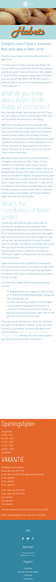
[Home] (28, 32)
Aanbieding (28, 578)
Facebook (28, 568)
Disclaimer (28, 575)
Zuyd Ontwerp (32, 555)
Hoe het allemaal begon (28, 571)
